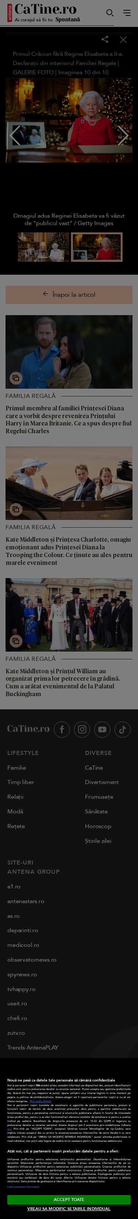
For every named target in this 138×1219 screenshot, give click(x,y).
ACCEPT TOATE (69, 1199)
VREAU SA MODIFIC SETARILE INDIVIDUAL (68, 1209)
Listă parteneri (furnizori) (23, 1187)
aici (9, 1129)
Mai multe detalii (40, 1101)
